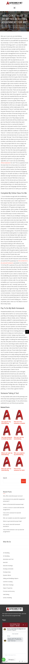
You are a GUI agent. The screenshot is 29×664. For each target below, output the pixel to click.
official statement (5, 163)
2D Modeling (6, 552)
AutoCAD (5, 562)
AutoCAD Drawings (8, 565)
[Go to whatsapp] (3, 659)
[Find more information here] (15, 642)
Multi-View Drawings (8, 585)
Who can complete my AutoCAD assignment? (14, 518)
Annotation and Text (8, 559)
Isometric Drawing (7, 581)
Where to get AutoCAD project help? (12, 521)
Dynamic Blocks (7, 575)
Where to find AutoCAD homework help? (13, 504)
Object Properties (7, 588)
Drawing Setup (7, 572)
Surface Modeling (7, 597)
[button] (14, 8)
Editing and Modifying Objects (10, 578)
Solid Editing (6, 594)
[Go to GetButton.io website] (3, 662)
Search (5, 478)
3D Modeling (6, 556)
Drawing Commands (8, 569)
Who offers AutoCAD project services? (13, 496)
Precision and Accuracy (9, 591)
